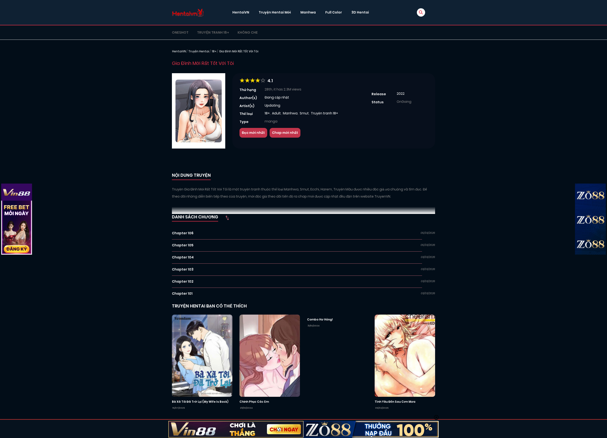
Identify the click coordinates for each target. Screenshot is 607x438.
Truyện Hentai (199, 51)
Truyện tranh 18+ (213, 32)
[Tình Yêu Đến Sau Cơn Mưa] (405, 355)
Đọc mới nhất (253, 132)
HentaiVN (240, 12)
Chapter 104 (183, 257)
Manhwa (308, 12)
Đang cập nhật (277, 97)
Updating (272, 105)
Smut (304, 113)
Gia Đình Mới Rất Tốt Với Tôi (238, 51)
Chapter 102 (182, 281)
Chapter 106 (182, 233)
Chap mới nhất (285, 132)
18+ (214, 51)
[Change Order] (227, 217)
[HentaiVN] (188, 12)
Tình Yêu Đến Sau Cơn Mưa (395, 402)
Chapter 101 (182, 293)
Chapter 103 (182, 269)
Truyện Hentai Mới (275, 12)
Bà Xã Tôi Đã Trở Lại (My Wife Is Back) (200, 402)
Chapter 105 (182, 245)
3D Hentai (360, 12)
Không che (248, 32)
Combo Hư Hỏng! (320, 319)
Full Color (333, 12)
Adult (276, 113)
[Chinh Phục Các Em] (269, 355)
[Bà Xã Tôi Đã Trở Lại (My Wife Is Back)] (202, 355)
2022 (401, 93)
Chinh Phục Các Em (254, 402)
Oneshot (180, 32)
